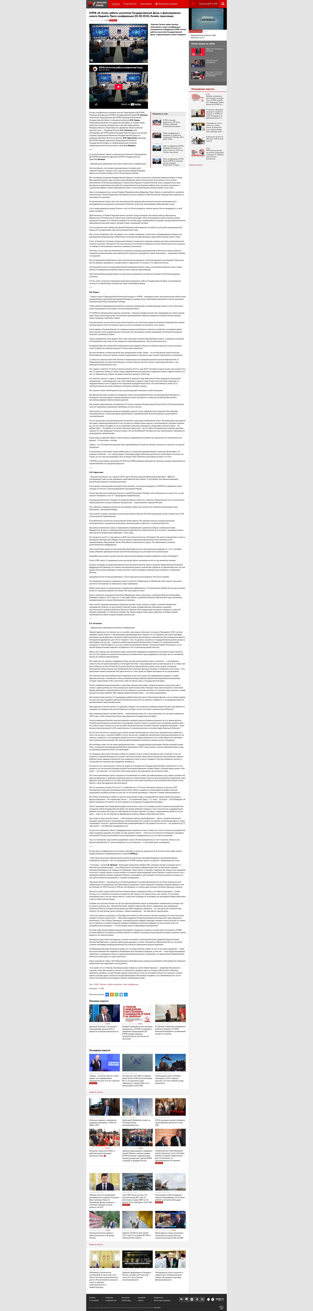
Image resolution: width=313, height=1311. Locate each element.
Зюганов (102, 984)
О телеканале (94, 1300)
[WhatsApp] (116, 994)
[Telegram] (121, 994)
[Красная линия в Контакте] (181, 1299)
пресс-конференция (130, 984)
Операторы (109, 1298)
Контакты (92, 1298)
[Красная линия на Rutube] (202, 1299)
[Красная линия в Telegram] (186, 1299)
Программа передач (168, 4)
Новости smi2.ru (96, 1092)
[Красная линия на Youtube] (197, 1299)
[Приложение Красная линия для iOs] (212, 1299)
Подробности (130, 4)
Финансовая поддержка (162, 1300)
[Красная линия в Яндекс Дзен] (192, 1299)
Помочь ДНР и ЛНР (208, 4)
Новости (116, 4)
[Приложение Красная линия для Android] (208, 1299)
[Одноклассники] (112, 994)
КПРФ (96, 984)
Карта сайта (157, 1307)
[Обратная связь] (193, 4)
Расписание (126, 1298)
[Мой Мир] (126, 994)
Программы (146, 4)
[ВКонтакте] (107, 994)
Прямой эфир (126, 1300)
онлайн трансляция (114, 984)
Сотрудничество (110, 1300)
